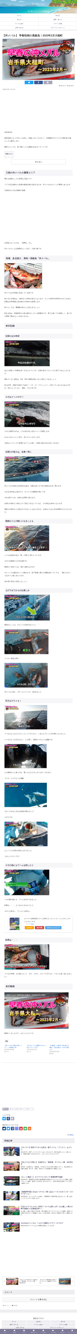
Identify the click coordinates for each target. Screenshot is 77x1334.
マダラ (23, 1109)
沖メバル (30, 1109)
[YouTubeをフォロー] (21, 1128)
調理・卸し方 (14, 1324)
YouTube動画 (15, 1109)
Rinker (32, 923)
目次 (36, 162)
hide (10, 154)
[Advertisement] (38, 111)
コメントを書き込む (38, 1299)
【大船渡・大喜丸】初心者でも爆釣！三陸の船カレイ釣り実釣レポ (59, 1047)
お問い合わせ (20, 1327)
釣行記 (6, 1109)
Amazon (29, 927)
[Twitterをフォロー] (8, 1128)
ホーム (14, 1321)
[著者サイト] (4, 1128)
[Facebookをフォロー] (12, 1128)
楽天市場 (39, 927)
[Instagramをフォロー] (16, 1128)
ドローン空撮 (63, 1324)
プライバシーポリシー (57, 1327)
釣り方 (63, 1321)
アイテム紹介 (38, 1324)
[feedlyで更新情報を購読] (25, 1128)
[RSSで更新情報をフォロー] (29, 1128)
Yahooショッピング (53, 927)
